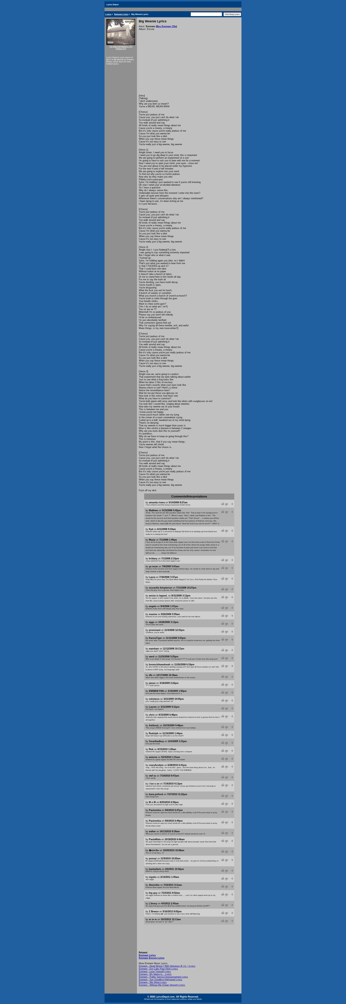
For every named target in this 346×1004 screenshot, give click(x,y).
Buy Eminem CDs (166, 26)
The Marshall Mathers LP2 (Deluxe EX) (120, 47)
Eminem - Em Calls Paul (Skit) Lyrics (158, 968)
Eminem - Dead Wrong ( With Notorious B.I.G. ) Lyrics (167, 966)
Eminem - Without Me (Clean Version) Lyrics (162, 985)
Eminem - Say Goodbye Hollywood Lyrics (160, 979)
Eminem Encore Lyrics (151, 958)
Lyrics (108, 14)
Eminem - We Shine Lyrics (153, 982)
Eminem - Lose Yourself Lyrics (155, 971)
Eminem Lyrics (121, 14)
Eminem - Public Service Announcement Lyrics (163, 977)
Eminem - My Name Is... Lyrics (155, 974)
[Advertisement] (189, 67)
